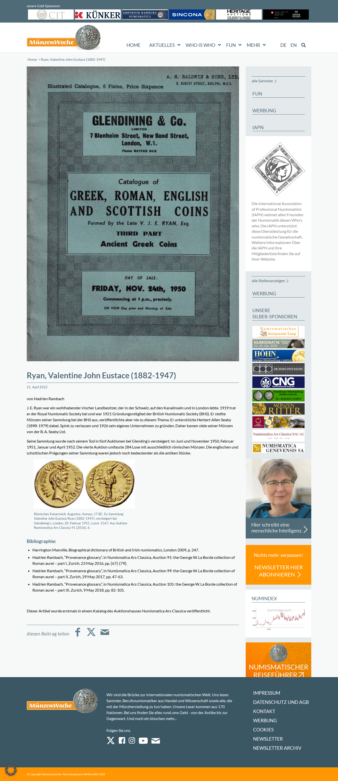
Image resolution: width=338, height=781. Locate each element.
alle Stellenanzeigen (268, 280)
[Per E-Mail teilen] (104, 635)
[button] (11, 770)
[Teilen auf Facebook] (77, 635)
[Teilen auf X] (91, 635)
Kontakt (264, 711)
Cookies (263, 729)
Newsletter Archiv (277, 748)
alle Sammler (262, 80)
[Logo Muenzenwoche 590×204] (64, 38)
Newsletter (268, 739)
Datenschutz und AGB (281, 702)
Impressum (266, 693)
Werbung (265, 720)
